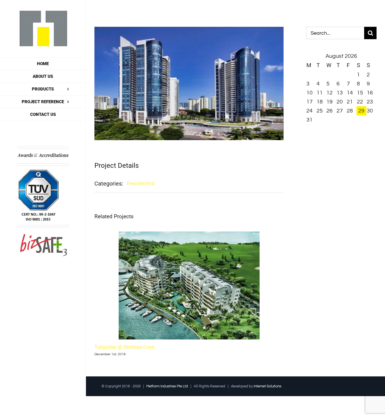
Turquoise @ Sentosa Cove (124, 347)
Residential (141, 183)
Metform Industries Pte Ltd (167, 386)
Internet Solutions (267, 386)
